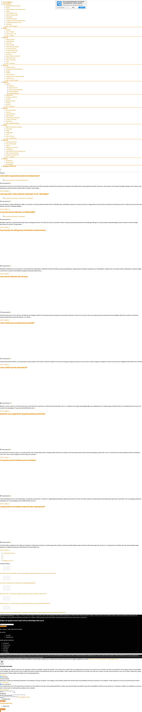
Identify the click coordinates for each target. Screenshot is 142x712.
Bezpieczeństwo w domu (13, 6)
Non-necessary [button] (4, 682)
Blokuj (73, 7)
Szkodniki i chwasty (11, 19)
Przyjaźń (8, 99)
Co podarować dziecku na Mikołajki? (17, 212)
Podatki (8, 73)
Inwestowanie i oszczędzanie (14, 69)
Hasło (1, 697)
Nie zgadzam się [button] (113, 659)
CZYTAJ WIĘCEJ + (5, 191)
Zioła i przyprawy (11, 60)
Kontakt (8, 635)
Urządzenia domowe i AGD (13, 22)
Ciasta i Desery (10, 39)
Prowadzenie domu (11, 13)
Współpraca (9, 637)
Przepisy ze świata (11, 52)
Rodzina (5, 82)
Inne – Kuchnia (10, 63)
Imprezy (8, 112)
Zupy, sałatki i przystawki (13, 56)
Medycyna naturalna (12, 147)
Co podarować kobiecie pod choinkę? (18, 460)
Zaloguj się (2, 701)
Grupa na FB (6, 645)
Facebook (6, 643)
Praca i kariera (10, 75)
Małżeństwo (9, 95)
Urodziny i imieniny (11, 119)
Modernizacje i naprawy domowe (15, 9)
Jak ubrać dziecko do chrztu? (14, 276)
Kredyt (8, 71)
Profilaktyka (9, 149)
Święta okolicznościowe (13, 117)
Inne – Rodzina (10, 106)
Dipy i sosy (9, 43)
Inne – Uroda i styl (11, 138)
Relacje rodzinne (10, 101)
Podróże (8, 30)
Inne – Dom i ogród (11, 26)
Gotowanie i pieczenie (12, 47)
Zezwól (81, 7)
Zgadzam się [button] (105, 659)
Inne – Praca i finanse (12, 80)
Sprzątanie (9, 17)
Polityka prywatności (95, 659)
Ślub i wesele (9, 116)
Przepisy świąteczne (12, 50)
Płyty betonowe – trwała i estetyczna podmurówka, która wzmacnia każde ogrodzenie (25, 603)
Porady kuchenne (11, 48)
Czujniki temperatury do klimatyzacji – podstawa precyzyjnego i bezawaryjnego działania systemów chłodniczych (33, 612)
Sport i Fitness (10, 32)
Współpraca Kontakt (9, 166)
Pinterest (5, 649)
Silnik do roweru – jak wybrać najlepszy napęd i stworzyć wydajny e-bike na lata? (23, 594)
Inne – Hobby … (10, 35)
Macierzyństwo (13, 88)
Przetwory (9, 54)
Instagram (6, 647)
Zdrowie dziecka (13, 91)
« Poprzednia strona (8, 553)
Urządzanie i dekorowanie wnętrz (15, 20)
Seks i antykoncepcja (12, 153)
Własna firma (10, 78)
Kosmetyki (9, 129)
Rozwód (8, 104)
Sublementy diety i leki (12, 155)
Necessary (5, 677)
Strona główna (7, 2)
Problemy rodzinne (11, 97)
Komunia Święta (10, 114)
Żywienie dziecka (14, 93)
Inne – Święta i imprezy (12, 123)
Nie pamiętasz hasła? (23, 697)
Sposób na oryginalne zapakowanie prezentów (22, 414)
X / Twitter (6, 652)
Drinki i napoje (10, 45)
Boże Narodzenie (11, 110)
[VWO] (62, 7)
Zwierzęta (9, 24)
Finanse (5, 65)
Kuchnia (5, 37)
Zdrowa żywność (11, 58)
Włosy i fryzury (10, 136)
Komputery (9, 160)
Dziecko (8, 84)
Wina (7, 61)
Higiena (8, 146)
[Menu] (0, 169)
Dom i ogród (7, 4)
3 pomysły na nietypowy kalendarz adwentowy (23, 230)
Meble (8, 8)
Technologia (9, 164)
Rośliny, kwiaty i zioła (12, 15)
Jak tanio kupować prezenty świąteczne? (20, 176)
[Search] (0, 171)
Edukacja (11, 86)
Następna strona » (8, 560)
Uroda (5, 125)
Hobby (5, 28)
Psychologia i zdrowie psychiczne (15, 151)
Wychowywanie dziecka (16, 89)
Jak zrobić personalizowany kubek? (17, 323)
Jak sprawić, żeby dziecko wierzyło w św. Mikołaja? (24, 194)
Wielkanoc (9, 121)
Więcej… (5, 159)
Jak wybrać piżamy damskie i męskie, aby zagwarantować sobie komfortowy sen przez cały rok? (28, 573)
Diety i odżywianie (11, 144)
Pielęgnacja (9, 132)
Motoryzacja (9, 162)
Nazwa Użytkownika (5, 695)
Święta (5, 108)
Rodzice (8, 103)
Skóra (7, 134)
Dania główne (10, 41)
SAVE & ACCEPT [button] (4, 690)
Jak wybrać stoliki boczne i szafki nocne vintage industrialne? (17, 583)
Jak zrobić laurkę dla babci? (13, 367)
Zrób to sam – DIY (11, 34)
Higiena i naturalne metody (14, 127)
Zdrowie (5, 140)
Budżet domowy (10, 67)
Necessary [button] (3, 675)
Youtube (5, 650)
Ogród (8, 11)
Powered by (59, 7)
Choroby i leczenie (11, 142)
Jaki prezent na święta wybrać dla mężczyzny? (22, 506)
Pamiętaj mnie (5, 699)
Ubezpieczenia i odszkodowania (15, 76)
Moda (7, 131)
